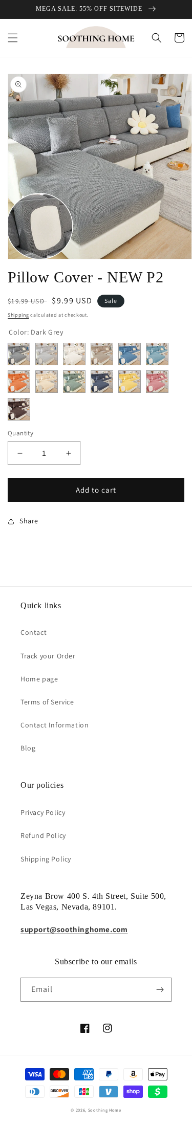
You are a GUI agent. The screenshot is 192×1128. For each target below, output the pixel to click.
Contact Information (54, 724)
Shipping (18, 315)
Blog (27, 748)
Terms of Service (47, 701)
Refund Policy (43, 835)
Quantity (20, 433)
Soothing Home (104, 1110)
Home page (39, 678)
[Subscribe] (159, 990)
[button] (13, 38)
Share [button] (28, 520)
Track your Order (48, 655)
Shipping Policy (45, 859)
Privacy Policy (42, 812)
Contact (33, 632)
